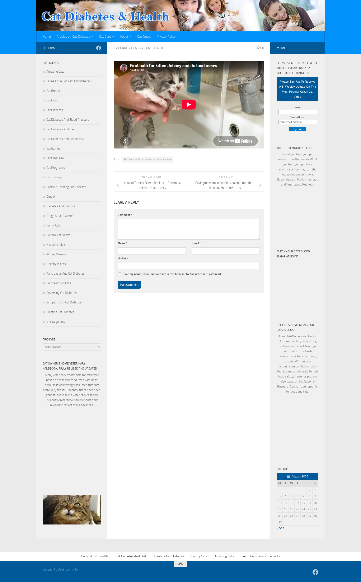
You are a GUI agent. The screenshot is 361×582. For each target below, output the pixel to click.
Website (123, 258)
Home (46, 36)
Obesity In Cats (56, 264)
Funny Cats (53, 225)
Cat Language (55, 158)
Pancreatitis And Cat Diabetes (65, 273)
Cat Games (53, 148)
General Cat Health (147, 48)
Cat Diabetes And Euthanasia (65, 139)
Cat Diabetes (54, 110)
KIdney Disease (56, 254)
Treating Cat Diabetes (60, 312)
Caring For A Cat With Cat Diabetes (68, 81)
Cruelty (51, 196)
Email (196, 243)
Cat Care (105, 36)
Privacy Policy (166, 36)
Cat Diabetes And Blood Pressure (67, 120)
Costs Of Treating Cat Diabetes (66, 187)
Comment (125, 215)
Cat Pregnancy (55, 168)
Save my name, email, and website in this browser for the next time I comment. (172, 274)
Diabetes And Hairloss (60, 206)
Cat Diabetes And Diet (60, 129)
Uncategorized (55, 322)
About (124, 36)
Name (122, 243)
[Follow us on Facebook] (98, 47)
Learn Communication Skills (261, 556)
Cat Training (54, 177)
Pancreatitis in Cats (58, 283)
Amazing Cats (55, 71)
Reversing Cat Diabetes (61, 293)
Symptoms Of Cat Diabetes (64, 302)
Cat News (144, 36)
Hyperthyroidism (57, 245)
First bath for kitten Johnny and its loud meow (148, 159)
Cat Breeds (53, 91)
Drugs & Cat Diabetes (60, 216)
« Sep (280, 528)
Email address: (297, 117)
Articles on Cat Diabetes (73, 36)
